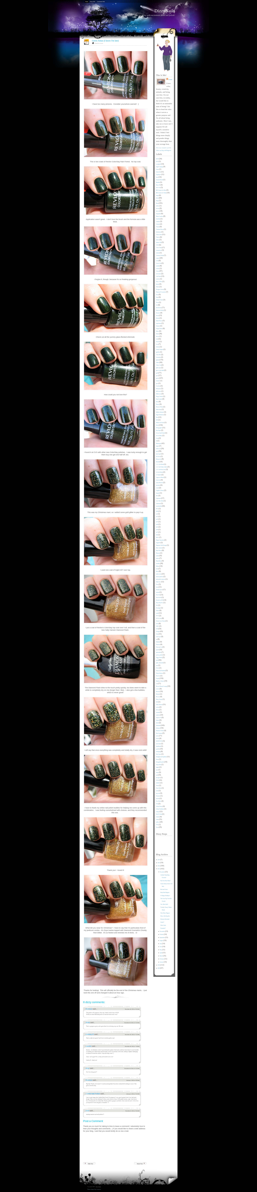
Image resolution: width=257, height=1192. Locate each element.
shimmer (158, 728)
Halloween (158, 394)
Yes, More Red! (164, 904)
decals (157, 284)
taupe (157, 772)
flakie (157, 334)
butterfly (158, 219)
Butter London (159, 216)
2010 (159, 965)
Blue (157, 203)
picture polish (159, 655)
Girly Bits (158, 354)
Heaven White (159, 407)
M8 (157, 535)
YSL (157, 824)
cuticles (158, 279)
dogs (157, 297)
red (157, 683)
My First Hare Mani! (165, 880)
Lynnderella (159, 506)
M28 (157, 511)
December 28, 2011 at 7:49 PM (132, 1046)
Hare (157, 401)
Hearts (157, 404)
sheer (157, 723)
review (158, 689)
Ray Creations (97, 1189)
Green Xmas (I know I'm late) (105, 40)
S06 (157, 702)
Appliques (158, 174)
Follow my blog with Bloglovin (163, 150)
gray (157, 375)
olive (157, 623)
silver (157, 736)
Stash (157, 759)
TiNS (157, 780)
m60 (157, 524)
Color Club (159, 247)
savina (157, 707)
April (161, 952)
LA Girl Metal (159, 472)
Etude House (159, 320)
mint (157, 568)
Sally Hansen (159, 704)
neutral (158, 592)
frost (157, 344)
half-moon (158, 391)
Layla (157, 488)
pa (156, 639)
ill (156, 441)
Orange (158, 631)
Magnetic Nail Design (161, 545)
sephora (158, 715)
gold (157, 373)
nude (157, 613)
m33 (157, 516)
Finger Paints (159, 328)
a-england (158, 164)
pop (157, 665)
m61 (157, 527)
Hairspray (158, 388)
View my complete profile (163, 148)
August (161, 940)
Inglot (157, 446)
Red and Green (164, 889)
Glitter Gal (158, 365)
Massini (158, 553)
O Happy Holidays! (165, 895)
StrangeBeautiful (160, 762)
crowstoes (158, 273)
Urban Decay (159, 806)
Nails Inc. (158, 582)
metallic (158, 563)
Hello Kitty (159, 409)
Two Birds (158, 801)
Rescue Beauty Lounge (161, 686)
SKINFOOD (159, 741)
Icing (157, 438)
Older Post (90, 1163)
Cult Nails (158, 276)
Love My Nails (160, 501)
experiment (159, 323)
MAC (157, 537)
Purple (157, 678)
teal (157, 775)
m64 (157, 529)
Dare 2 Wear (159, 281)
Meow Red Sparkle (165, 916)
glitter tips (158, 367)
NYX (157, 615)
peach (157, 649)
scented (158, 712)
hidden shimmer (160, 412)
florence (89, 1009)
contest (158, 253)
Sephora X (158, 717)
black (157, 198)
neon (157, 587)
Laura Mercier (159, 482)
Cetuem (158, 224)
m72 (157, 532)
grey (157, 383)
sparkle (158, 749)
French (158, 341)
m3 (157, 514)
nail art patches (159, 576)
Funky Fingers (159, 349)
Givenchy (158, 357)
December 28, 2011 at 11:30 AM (131, 1022)
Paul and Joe (159, 647)
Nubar (157, 610)
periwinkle (158, 652)
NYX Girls (159, 618)
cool (87, 1111)
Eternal (158, 318)
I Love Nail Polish (160, 433)
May (161, 949)
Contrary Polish (160, 255)
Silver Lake (163, 925)
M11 (157, 508)
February (162, 959)
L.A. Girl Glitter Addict (161, 467)
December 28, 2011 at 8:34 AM (132, 1009)
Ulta (157, 803)
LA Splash (158, 474)
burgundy (158, 213)
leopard (158, 493)
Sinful (157, 738)
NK (157, 605)
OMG (157, 626)
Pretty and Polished (161, 670)
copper (158, 258)
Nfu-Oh (158, 595)
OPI (157, 629)
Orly (157, 634)
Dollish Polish (159, 300)
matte (157, 555)
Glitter (157, 362)
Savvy (157, 709)
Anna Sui (158, 172)
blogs (157, 200)
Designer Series (160, 289)
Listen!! (162, 922)
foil (157, 339)
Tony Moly (159, 788)
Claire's (158, 237)
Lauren (89, 1046)
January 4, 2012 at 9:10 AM (132, 1093)
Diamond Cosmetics (161, 292)
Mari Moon (159, 550)
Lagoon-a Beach (160, 477)
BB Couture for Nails (161, 193)
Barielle (158, 182)
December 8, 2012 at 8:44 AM (132, 1110)
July (161, 943)
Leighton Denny (160, 490)
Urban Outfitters (160, 809)
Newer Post (140, 1163)
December (162, 872)
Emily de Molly (160, 310)
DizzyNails (164, 10)
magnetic (158, 542)
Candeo (158, 221)
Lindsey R (90, 1034)
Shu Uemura (159, 733)
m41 (157, 519)
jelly (157, 451)
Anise (157, 169)
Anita (88, 1022)
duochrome (159, 307)
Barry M (158, 185)
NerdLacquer (159, 589)
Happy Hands (159, 396)
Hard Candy (159, 399)
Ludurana (158, 503)
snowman (158, 743)
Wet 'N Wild (159, 814)
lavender (158, 485)
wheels (158, 817)
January (162, 962)
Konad (158, 461)
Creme (157, 271)
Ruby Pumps (159, 699)
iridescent (158, 448)
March (161, 956)
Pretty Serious (159, 673)
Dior (157, 294)
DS (157, 305)
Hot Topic (158, 430)
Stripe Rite (158, 764)
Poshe (157, 668)
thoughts (158, 777)
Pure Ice (158, 676)
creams (158, 268)
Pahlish (158, 642)
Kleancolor (159, 459)
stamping (158, 751)
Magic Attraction (160, 540)
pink (157, 660)
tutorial (158, 798)
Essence (158, 313)
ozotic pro (158, 636)
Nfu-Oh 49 (159, 597)
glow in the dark (160, 370)
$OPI (157, 159)
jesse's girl (158, 454)
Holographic (159, 427)
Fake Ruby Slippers (165, 913)
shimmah (158, 725)
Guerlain (158, 386)
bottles (157, 206)
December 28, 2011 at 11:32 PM (131, 1068)
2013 (159, 862)
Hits (157, 417)
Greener (158, 381)
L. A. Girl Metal (160, 464)
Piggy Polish (159, 657)
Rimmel (158, 694)
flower (157, 336)
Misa (157, 571)
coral (157, 260)
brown (157, 211)
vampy (158, 811)
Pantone (158, 644)
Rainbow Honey (160, 681)
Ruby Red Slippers (164, 892)
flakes (157, 331)
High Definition (160, 414)
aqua (157, 177)
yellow (158, 822)
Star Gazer (158, 754)
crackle (158, 266)
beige (157, 195)
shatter (157, 720)
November (162, 931)
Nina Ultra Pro (159, 602)
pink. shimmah (159, 662)
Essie (157, 315)
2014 (159, 859)
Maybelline (159, 561)
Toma (157, 785)
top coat (158, 793)
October (162, 934)
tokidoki (158, 783)
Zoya (157, 827)
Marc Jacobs (159, 548)
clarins (157, 240)
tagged (157, 767)
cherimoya (158, 232)
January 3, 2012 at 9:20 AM (132, 1080)
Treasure (158, 796)
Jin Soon (158, 456)
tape (157, 770)
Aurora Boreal (159, 179)
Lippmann (158, 498)
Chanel (158, 226)
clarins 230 (159, 242)
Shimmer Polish (160, 730)
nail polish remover (160, 579)
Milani (157, 566)
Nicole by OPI (159, 600)
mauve (157, 558)
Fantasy (158, 326)
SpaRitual (158, 746)
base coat (158, 187)
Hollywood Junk (160, 422)
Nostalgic (158, 608)
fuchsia (158, 347)
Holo (157, 425)
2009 (159, 968)
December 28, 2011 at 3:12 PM (132, 1034)
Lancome (158, 480)
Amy (88, 1068)
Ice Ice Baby (159, 435)
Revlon (158, 691)
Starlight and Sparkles (161, 756)
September (162, 937)
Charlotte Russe (160, 229)
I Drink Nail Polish (93, 1094)
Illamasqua (158, 443)
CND (157, 245)
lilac (157, 495)
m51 (157, 521)
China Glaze (159, 234)
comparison (159, 250)
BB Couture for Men (161, 190)
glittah (157, 360)
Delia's (158, 287)
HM (157, 420)
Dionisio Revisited (164, 919)
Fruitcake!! (163, 928)
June (161, 946)
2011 (159, 869)
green (157, 378)
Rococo (158, 696)
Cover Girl (158, 263)
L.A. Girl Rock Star (161, 469)
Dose (157, 302)
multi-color (159, 574)
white (157, 819)
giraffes (158, 352)
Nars (157, 584)
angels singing (159, 166)
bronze (158, 208)
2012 (157, 161)
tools (157, 790)
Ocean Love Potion (160, 621)
